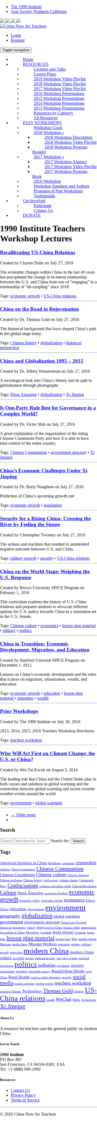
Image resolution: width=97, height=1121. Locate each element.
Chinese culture (23, 625)
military (9, 630)
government (11, 922)
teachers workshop (26, 740)
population (53, 505)
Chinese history (23, 342)
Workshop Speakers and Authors (61, 186)
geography (10, 916)
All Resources (46, 118)
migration (25, 698)
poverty (77, 965)
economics (49, 625)
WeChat (63, 999)
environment (21, 803)
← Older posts (23, 814)
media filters (19, 944)
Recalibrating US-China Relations (37, 252)
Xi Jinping (75, 394)
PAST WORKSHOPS (42, 122)
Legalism (46, 932)
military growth (23, 558)
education (52, 693)
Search (78, 841)
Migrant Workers (43, 944)
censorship (85, 862)
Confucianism (23, 885)
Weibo (76, 999)
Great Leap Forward (73, 922)
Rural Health (19, 977)
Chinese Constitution (17, 875)
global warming (48, 803)
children (5, 869)
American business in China (23, 863)
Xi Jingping (88, 999)
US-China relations (60, 296)
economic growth (25, 296)
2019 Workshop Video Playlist (60, 79)
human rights (71, 927)
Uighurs (79, 991)
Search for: (60, 840)
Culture (8, 892)
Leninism (80, 932)
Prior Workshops (19, 711)
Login (16, 35)
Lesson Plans (45, 74)
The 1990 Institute (26, 6)
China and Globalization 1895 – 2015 (41, 361)
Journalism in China (12, 932)
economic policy (29, 900)
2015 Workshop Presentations (59, 98)
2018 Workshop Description (68, 137)
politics (25, 630)
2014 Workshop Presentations (59, 103)
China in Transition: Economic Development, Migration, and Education (44, 647)
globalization (51, 342)
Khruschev (32, 932)
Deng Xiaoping (23, 394)
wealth (42, 698)
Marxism (5, 944)
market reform (87, 939)
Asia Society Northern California (39, 11)
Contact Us (43, 210)
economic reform (52, 900)
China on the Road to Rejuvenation (39, 309)
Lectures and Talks (50, 69)
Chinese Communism (28, 452)
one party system (67, 958)
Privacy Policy (23, 1095)
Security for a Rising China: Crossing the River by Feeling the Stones (45, 521)
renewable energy (39, 971)
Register (18, 40)
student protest (45, 983)
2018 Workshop (49, 132)
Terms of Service (25, 1100)
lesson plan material (79, 625)
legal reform (63, 932)
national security (45, 958)
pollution (47, 965)
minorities (16, 952)
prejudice (21, 971)
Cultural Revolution (84, 886)
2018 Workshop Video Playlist (60, 83)
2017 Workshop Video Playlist (60, 88)
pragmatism (7, 971)
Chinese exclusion (11, 880)
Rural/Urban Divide (68, 971)
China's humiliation (23, 869)
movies (29, 958)
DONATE (32, 215)
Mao (74, 939)
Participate (42, 205)
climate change (69, 880)
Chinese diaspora (78, 875)
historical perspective (13, 927)
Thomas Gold (58, 991)
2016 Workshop (47, 181)
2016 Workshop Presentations (59, 93)
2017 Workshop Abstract (65, 161)
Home (28, 59)
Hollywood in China (49, 927)
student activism (24, 983)
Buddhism (54, 863)
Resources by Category (53, 113)
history (31, 927)
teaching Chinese (10, 991)
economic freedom (56, 893)
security (46, 558)
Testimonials (44, 196)
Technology (32, 991)
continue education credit (55, 886)
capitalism (68, 863)
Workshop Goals (48, 127)
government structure (68, 452)
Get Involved (34, 200)
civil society (51, 880)
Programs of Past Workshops (58, 191)
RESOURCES (35, 64)
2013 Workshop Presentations (59, 108)
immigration (88, 927)
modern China (46, 950)
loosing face (63, 939)
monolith (18, 958)
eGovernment (35, 909)
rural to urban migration (46, 977)
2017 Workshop (49, 157)
